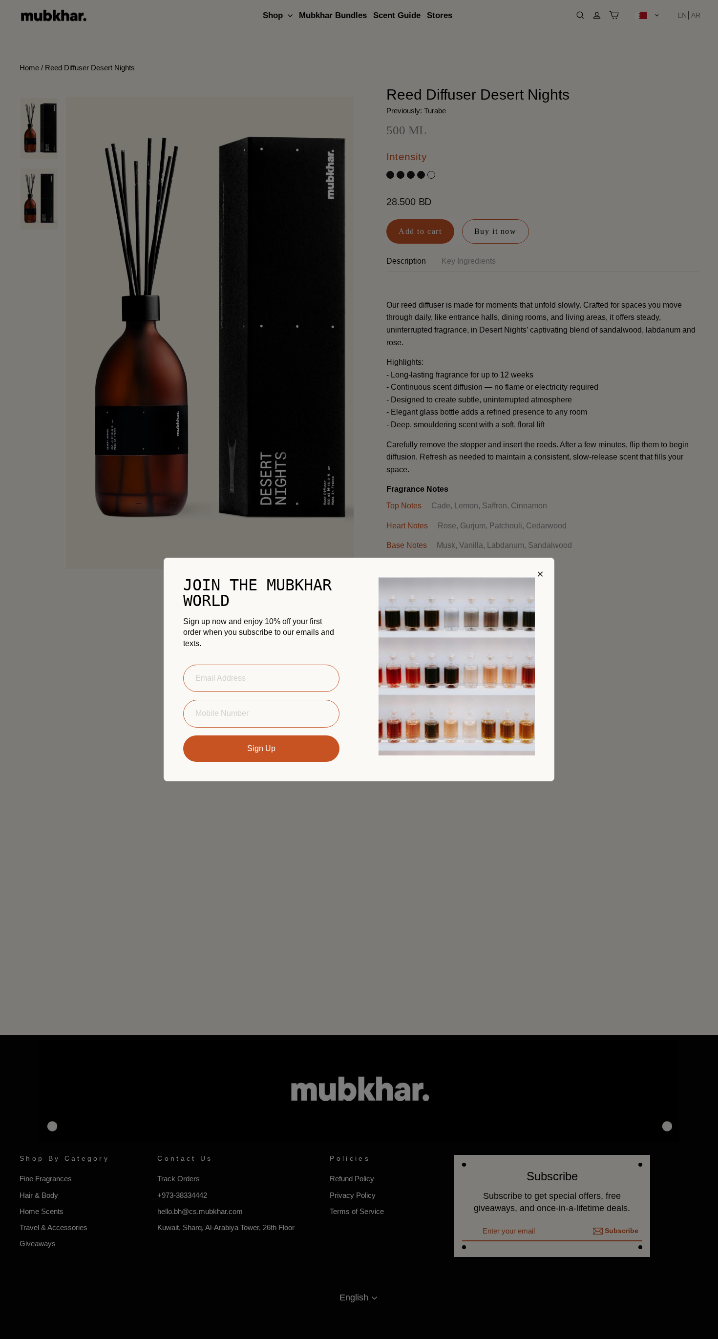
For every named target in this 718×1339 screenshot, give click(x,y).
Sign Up (261, 748)
